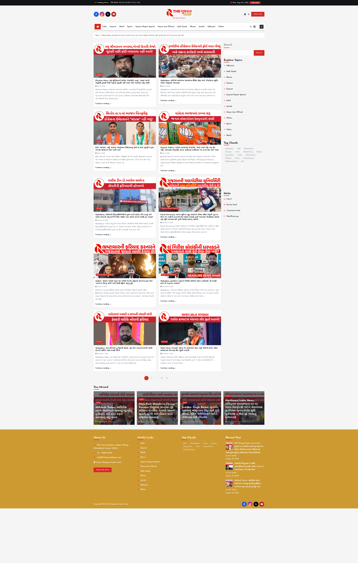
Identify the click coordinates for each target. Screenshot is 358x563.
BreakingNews (249, 148)
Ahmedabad (230, 148)
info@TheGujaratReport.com (108, 457)
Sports (129, 27)
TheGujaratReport (231, 161)
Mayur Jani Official (166, 27)
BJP (239, 148)
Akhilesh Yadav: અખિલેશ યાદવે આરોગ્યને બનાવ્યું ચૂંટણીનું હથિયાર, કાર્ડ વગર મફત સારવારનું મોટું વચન (247, 484)
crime (238, 152)
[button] (260, 388)
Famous (229, 83)
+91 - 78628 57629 (104, 453)
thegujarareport (249, 158)
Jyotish (201, 27)
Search (228, 44)
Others (221, 27)
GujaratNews (230, 155)
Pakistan (228, 158)
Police (238, 158)
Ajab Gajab (182, 27)
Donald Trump (248, 152)
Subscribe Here (102, 470)
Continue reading (102, 103)
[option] (114, 408)
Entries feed (232, 205)
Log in (229, 199)
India (104, 27)
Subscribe (258, 14)
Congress (229, 152)
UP (243, 161)
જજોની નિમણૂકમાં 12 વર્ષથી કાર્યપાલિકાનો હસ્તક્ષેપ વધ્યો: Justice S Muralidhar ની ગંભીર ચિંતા (249, 467)
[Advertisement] (244, 176)
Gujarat (113, 27)
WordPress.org (233, 216)
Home (97, 35)
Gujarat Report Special (145, 27)
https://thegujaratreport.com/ (109, 462)
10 (161, 378)
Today (228, 129)
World (121, 27)
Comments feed (233, 211)
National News (251, 155)
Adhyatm (211, 27)
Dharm (193, 27)
